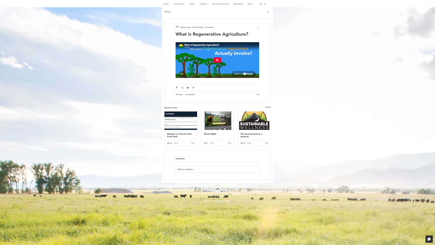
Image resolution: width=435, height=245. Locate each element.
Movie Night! (210, 134)
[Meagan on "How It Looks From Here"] (180, 120)
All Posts (167, 12)
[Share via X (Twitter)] (182, 87)
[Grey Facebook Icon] (265, 4)
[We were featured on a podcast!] (254, 120)
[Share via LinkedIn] (188, 87)
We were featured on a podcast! (251, 135)
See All (268, 107)
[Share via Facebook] (177, 87)
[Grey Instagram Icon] (260, 4)
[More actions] (258, 27)
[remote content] (217, 60)
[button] (268, 12)
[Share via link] (193, 87)
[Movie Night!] (217, 120)
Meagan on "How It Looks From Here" (179, 135)
